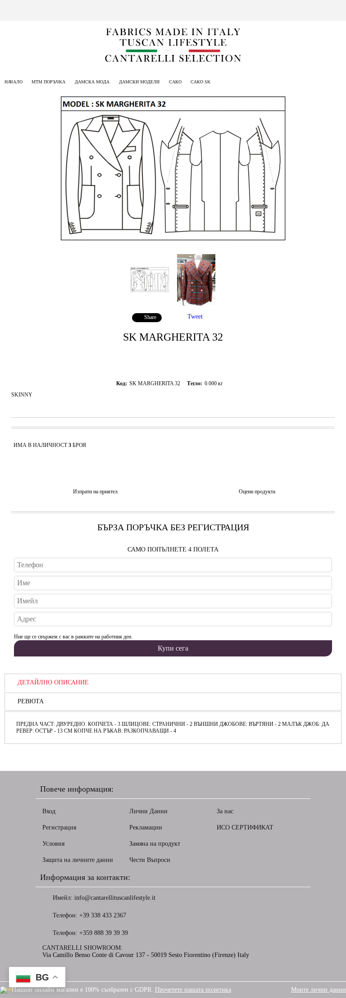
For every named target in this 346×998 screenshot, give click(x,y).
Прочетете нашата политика (193, 989)
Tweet (195, 316)
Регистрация (59, 827)
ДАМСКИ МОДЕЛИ (139, 81)
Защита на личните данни (77, 860)
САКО (176, 81)
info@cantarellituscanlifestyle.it (114, 897)
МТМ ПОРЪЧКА (48, 81)
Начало (14, 81)
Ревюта (31, 701)
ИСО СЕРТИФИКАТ (245, 827)
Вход (48, 811)
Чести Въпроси (149, 860)
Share (150, 317)
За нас (225, 811)
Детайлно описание (53, 682)
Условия (53, 843)
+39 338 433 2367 (102, 915)
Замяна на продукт (154, 843)
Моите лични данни (318, 989)
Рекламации (145, 827)
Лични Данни (148, 811)
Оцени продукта (257, 491)
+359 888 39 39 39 (103, 933)
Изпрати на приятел (95, 491)
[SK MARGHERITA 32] (173, 239)
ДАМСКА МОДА (92, 81)
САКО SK (200, 81)
